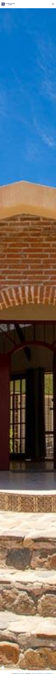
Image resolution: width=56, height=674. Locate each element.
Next (0, 671)
